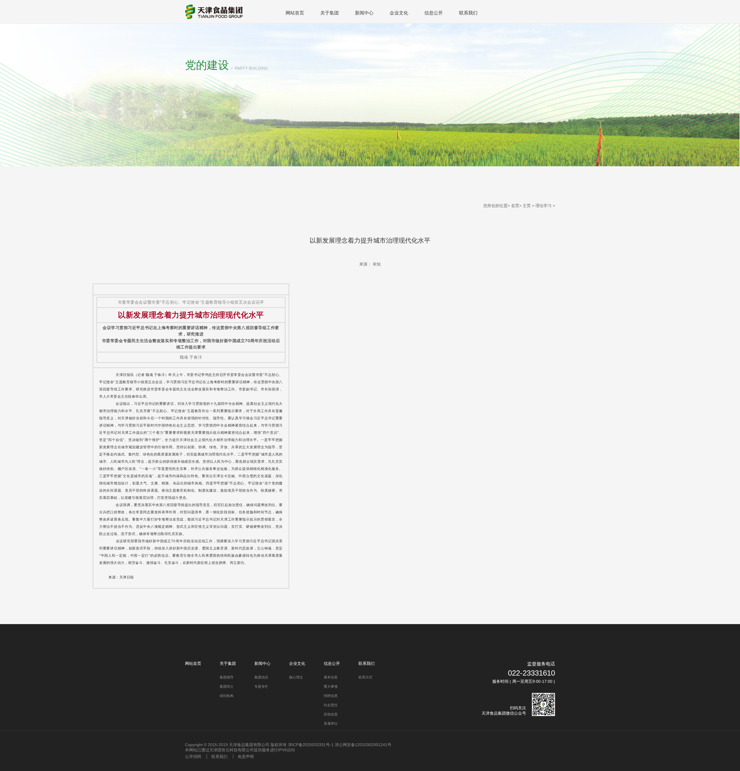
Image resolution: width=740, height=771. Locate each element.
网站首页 (295, 12)
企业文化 (399, 12)
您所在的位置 (495, 205)
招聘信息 (331, 696)
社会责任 (331, 705)
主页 (527, 205)
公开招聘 (193, 756)
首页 (515, 205)
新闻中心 (364, 12)
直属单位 (331, 724)
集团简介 (227, 687)
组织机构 (227, 696)
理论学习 (543, 205)
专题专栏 (261, 687)
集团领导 (227, 677)
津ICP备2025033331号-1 (311, 744)
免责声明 (246, 756)
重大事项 (331, 687)
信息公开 (433, 12)
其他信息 (331, 714)
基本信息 (331, 677)
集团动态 (261, 677)
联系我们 (468, 12)
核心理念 (296, 677)
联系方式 (365, 677)
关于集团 (329, 12)
